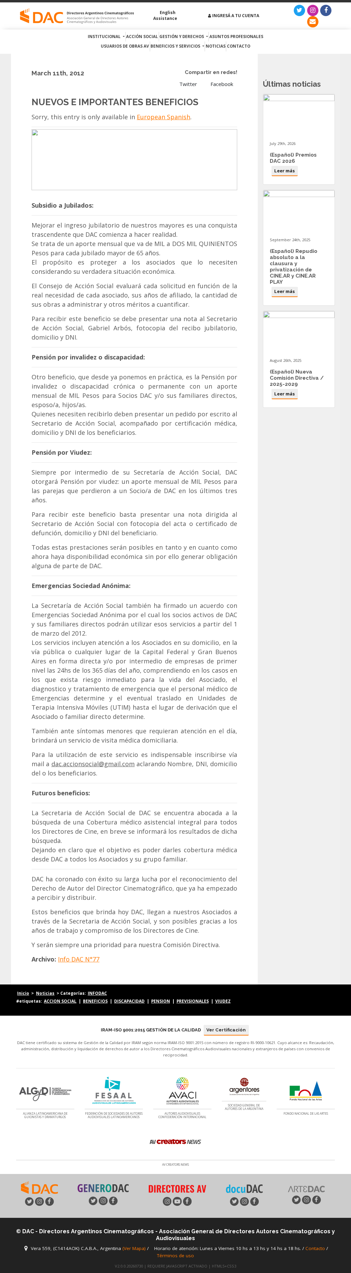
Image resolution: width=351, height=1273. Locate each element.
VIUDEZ (223, 1001)
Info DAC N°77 (78, 959)
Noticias (216, 46)
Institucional (105, 36)
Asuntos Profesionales (236, 36)
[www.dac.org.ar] (39, 1187)
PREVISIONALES (193, 1001)
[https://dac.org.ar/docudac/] (244, 1188)
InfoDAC (97, 993)
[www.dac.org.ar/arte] (306, 1188)
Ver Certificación (226, 1029)
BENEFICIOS (95, 1001)
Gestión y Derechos (182, 36)
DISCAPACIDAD (129, 1001)
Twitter (187, 84)
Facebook (221, 84)
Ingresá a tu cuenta (235, 16)
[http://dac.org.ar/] (77, 16)
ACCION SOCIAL (60, 1001)
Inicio (23, 993)
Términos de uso (175, 1255)
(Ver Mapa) (134, 1249)
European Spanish (163, 117)
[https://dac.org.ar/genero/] (103, 1188)
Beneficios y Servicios (175, 46)
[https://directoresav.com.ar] (177, 1188)
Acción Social (142, 36)
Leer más (284, 171)
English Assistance (165, 15)
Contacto (238, 46)
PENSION (160, 1001)
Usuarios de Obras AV (125, 46)
